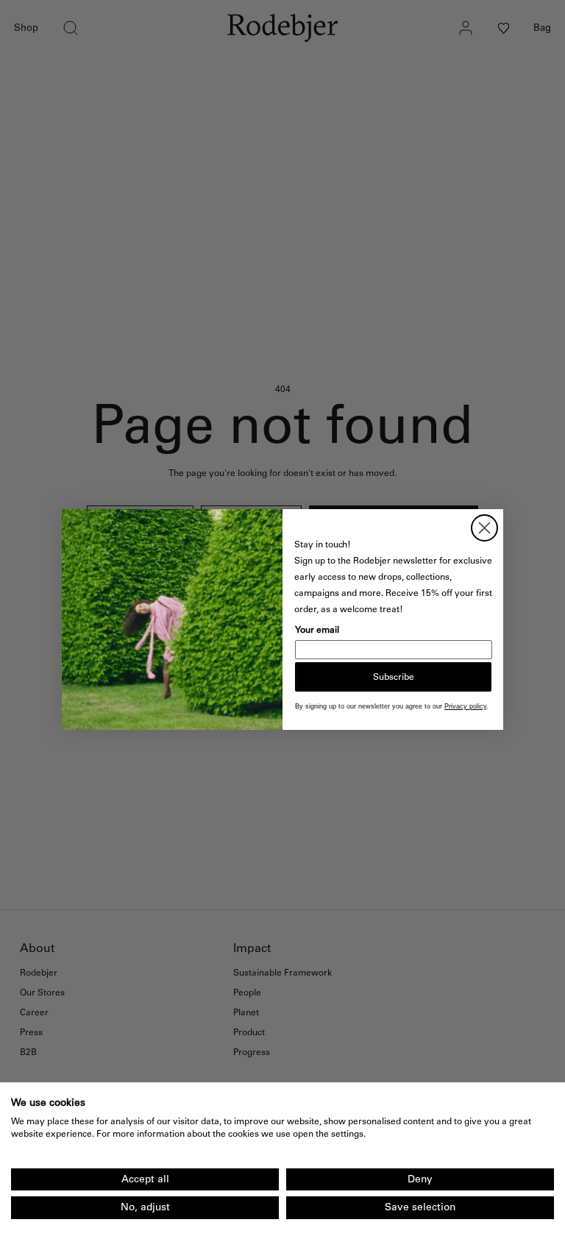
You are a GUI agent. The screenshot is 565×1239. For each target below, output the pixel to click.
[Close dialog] (484, 528)
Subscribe (393, 677)
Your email (317, 630)
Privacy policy (465, 706)
